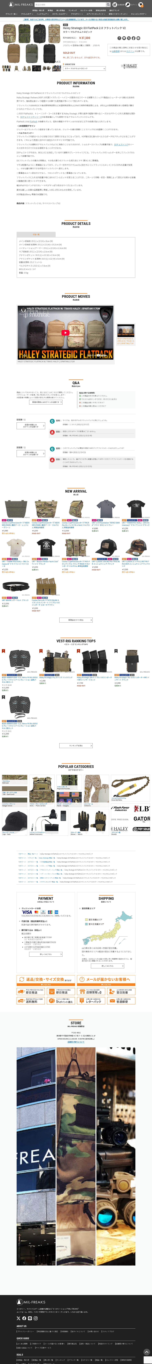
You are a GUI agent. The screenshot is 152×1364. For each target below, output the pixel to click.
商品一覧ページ (33, 854)
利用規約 (65, 1331)
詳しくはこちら (46, 954)
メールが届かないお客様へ (55, 1344)
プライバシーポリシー (25, 1331)
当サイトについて (78, 1331)
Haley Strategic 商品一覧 (47, 858)
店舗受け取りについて (76, 1042)
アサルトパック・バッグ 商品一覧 (51, 870)
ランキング (72, 10)
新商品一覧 (37, 1360)
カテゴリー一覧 (33, 862)
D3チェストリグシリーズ (31, 116)
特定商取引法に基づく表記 (48, 1331)
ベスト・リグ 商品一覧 (47, 866)
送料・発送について (87, 1344)
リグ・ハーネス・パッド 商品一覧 (51, 874)
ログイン (130, 51)
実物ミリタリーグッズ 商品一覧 (50, 878)
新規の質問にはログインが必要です (45, 402)
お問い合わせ (94, 1331)
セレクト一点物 (86, 10)
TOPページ (22, 854)
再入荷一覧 (49, 1360)
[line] (30, 1318)
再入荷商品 (60, 10)
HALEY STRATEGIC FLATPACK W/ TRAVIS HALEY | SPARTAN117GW (125, 340)
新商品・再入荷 (38, 10)
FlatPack (33, 121)
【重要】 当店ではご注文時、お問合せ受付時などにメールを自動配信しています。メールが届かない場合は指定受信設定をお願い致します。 (76, 19)
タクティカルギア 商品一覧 (49, 882)
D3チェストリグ (121, 144)
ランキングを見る (76, 745)
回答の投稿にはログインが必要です (30, 425)
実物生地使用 (101, 10)
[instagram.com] (36, 1318)
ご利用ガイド (36, 1344)
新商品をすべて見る (76, 620)
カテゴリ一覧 (87, 1360)
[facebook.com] (24, 1318)
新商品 (50, 10)
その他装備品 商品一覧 (47, 862)
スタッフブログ (108, 1331)
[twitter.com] (18, 1318)
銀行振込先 (72, 1344)
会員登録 (116, 51)
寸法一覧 (36, 234)
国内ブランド (114, 10)
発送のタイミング (105, 1344)
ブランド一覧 (32, 858)
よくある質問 (22, 1344)
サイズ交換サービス (43, 1348)
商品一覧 (99, 1360)
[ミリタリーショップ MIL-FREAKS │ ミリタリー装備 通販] (21, 4)
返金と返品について (24, 1348)
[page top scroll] (146, 1352)
